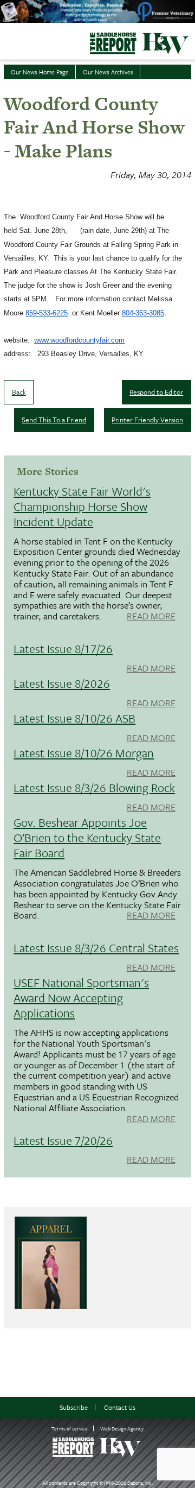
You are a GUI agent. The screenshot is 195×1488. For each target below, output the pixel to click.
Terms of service (69, 1428)
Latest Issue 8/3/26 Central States (96, 947)
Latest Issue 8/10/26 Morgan (84, 752)
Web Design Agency (122, 1428)
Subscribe (74, 1407)
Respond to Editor (156, 392)
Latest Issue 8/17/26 (63, 648)
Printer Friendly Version (147, 419)
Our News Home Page (40, 72)
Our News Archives (108, 72)
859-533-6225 (46, 313)
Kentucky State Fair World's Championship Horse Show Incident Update (82, 506)
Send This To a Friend (54, 419)
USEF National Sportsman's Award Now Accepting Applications (81, 997)
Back (19, 392)
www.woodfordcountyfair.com (79, 340)
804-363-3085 (143, 313)
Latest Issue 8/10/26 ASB (74, 718)
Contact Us (119, 1407)
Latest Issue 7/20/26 (63, 1140)
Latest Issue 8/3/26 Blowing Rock (94, 787)
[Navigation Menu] (7, 40)
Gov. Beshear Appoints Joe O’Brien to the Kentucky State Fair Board (87, 837)
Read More (151, 617)
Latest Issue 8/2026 (62, 683)
